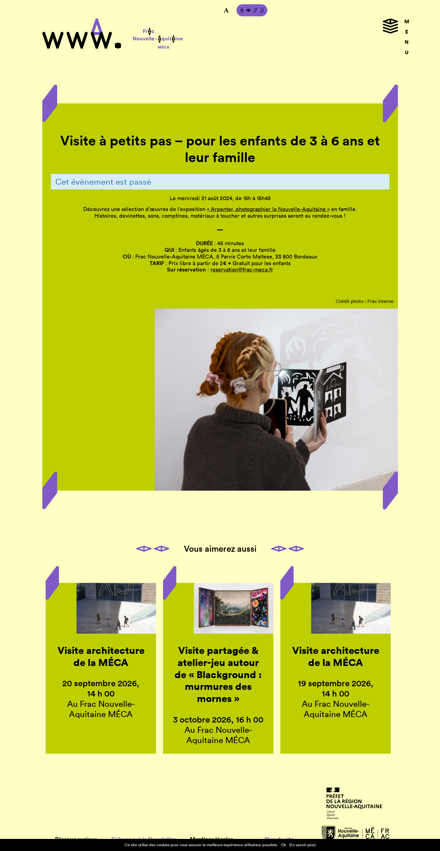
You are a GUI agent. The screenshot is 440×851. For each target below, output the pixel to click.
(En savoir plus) (302, 844)
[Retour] (220, 126)
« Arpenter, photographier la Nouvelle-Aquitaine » (268, 209)
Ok (283, 844)
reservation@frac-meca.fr (241, 269)
